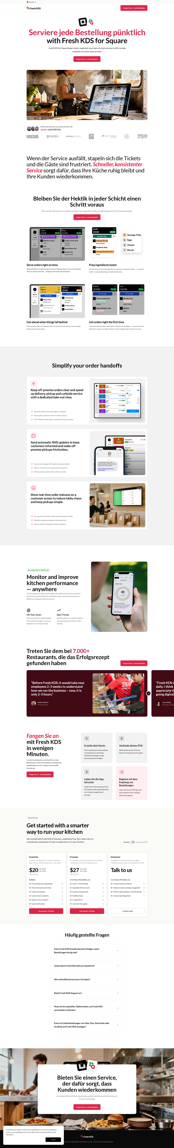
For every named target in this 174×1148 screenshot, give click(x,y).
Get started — (46, 911)
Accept (53, 1139)
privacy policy (46, 1132)
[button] (31, 2)
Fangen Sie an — (134, 8)
